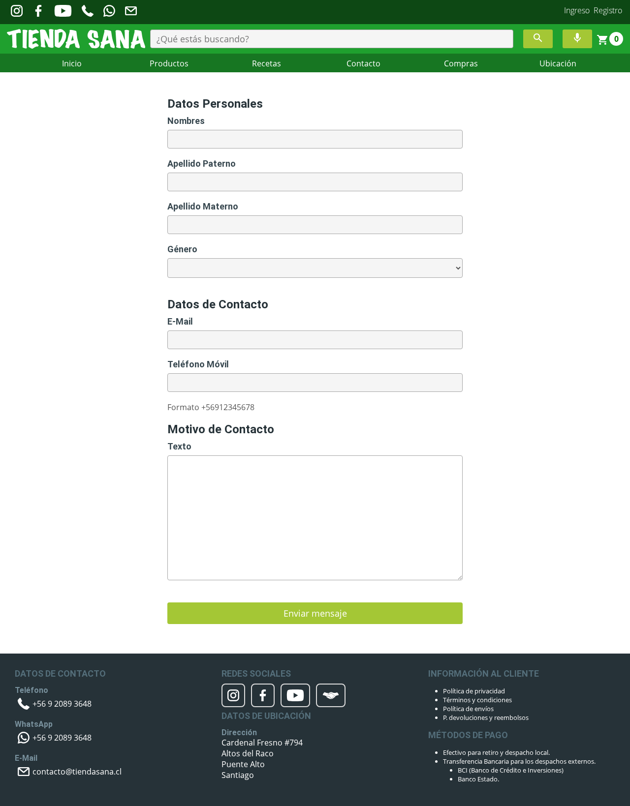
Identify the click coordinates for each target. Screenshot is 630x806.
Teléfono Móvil (198, 364)
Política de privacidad (474, 691)
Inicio (72, 63)
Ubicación (557, 63)
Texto (179, 446)
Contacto (363, 63)
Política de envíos (468, 708)
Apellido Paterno (201, 163)
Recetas (266, 63)
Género (182, 249)
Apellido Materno (202, 206)
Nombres (186, 121)
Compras (461, 63)
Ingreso (577, 10)
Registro (608, 10)
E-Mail (180, 321)
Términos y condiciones (477, 699)
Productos (169, 63)
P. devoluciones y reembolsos (486, 717)
